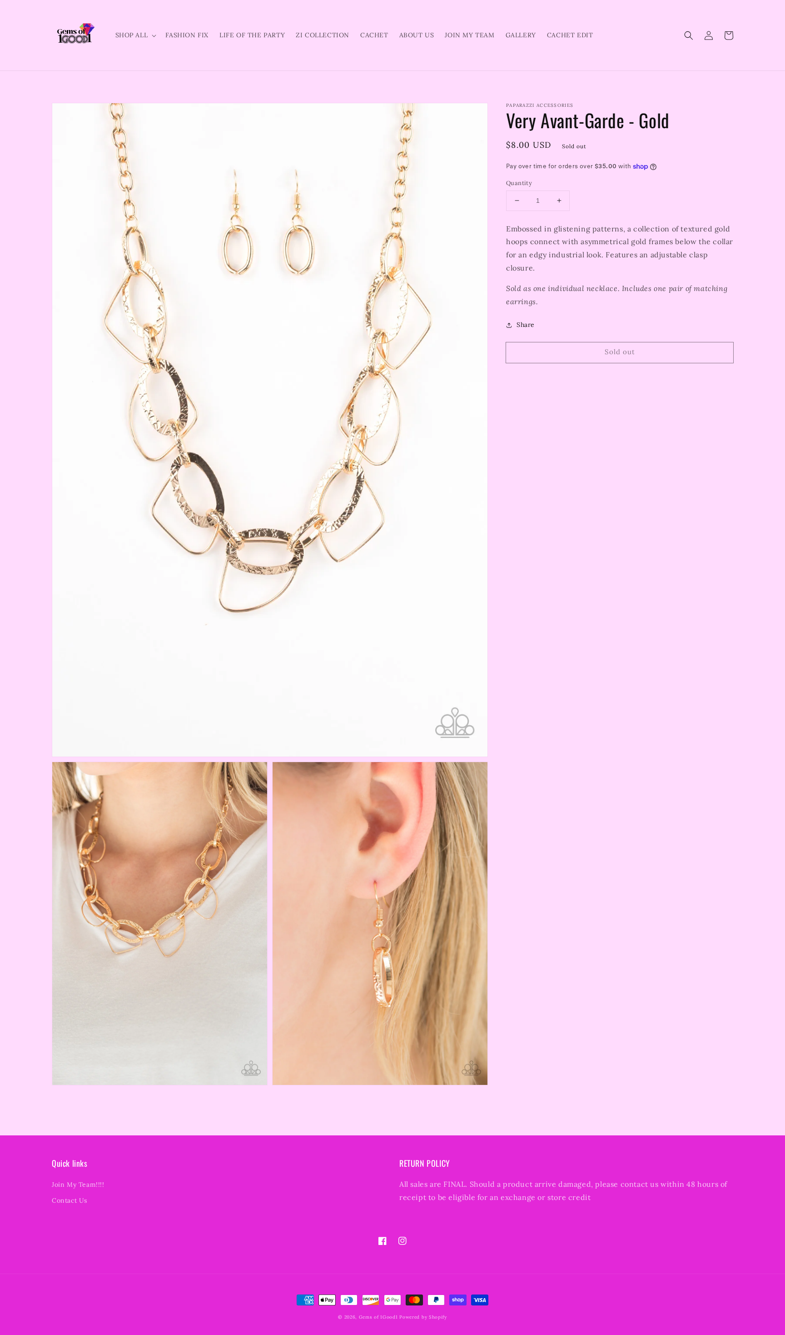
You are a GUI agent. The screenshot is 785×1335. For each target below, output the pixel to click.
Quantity (519, 183)
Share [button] (526, 325)
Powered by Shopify (423, 1317)
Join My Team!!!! (78, 1184)
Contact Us (69, 1200)
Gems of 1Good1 (378, 1317)
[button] (689, 35)
